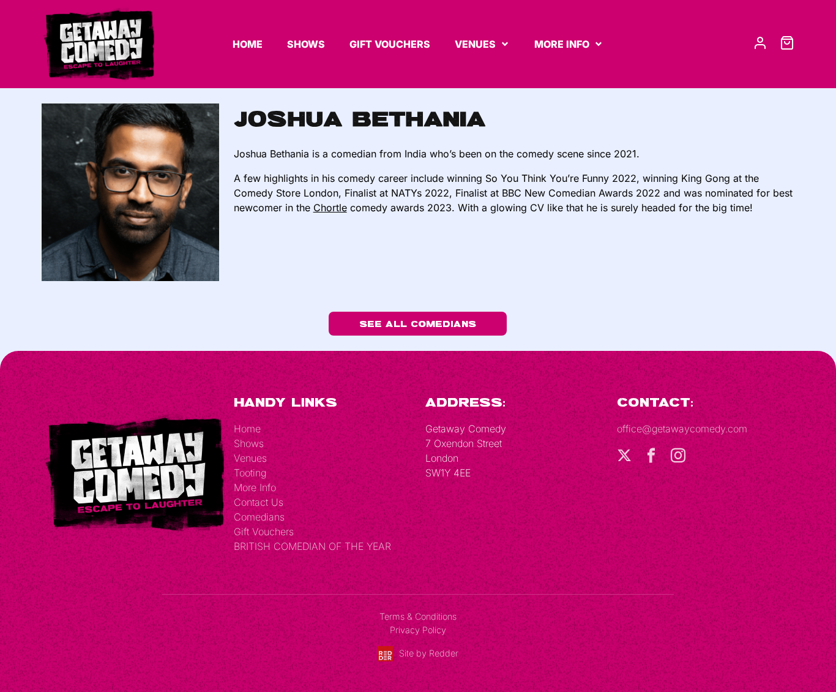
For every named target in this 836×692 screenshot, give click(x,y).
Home (248, 44)
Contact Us (258, 502)
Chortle (330, 207)
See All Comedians (417, 323)
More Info (561, 44)
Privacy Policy (418, 630)
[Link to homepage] (98, 43)
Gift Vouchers (389, 44)
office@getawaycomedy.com (682, 429)
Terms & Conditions (418, 616)
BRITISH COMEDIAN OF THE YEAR (312, 546)
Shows (306, 44)
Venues (475, 44)
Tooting (250, 473)
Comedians (259, 517)
